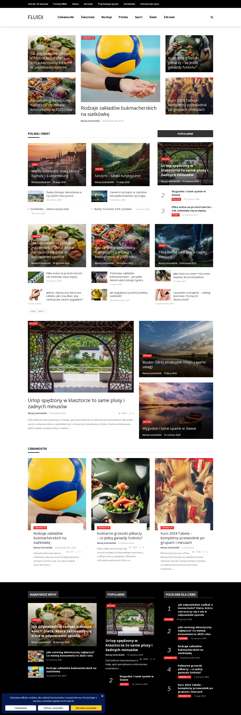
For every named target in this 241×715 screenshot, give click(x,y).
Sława (75, 4)
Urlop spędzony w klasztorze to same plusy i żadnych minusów (76, 403)
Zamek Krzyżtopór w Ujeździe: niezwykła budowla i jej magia (128, 193)
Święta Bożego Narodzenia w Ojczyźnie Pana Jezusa (64, 193)
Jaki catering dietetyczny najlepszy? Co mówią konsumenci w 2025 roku (70, 653)
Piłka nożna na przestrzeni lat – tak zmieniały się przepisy (192, 208)
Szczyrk (88, 4)
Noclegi (106, 17)
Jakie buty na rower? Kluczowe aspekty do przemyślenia (191, 275)
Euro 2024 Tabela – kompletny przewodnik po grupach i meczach (182, 538)
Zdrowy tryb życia (149, 4)
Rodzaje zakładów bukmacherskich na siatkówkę (119, 111)
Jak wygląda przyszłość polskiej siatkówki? (128, 294)
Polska (123, 17)
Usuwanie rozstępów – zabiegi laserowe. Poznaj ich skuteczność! (191, 296)
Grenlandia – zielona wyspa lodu (49, 209)
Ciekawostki (66, 17)
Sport (138, 17)
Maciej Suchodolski (90, 120)
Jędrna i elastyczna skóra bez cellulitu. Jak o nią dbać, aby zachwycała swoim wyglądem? (64, 296)
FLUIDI (35, 17)
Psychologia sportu (108, 4)
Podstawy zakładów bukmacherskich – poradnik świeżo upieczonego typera (126, 276)
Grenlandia (129, 4)
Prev (33, 311)
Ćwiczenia (87, 17)
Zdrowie (169, 17)
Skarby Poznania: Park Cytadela (113, 209)
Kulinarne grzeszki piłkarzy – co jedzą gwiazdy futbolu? (119, 535)
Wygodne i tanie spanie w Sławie (189, 193)
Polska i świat (39, 134)
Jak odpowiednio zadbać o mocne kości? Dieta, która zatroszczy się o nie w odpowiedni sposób (195, 610)
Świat (153, 17)
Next (41, 311)
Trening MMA (60, 4)
